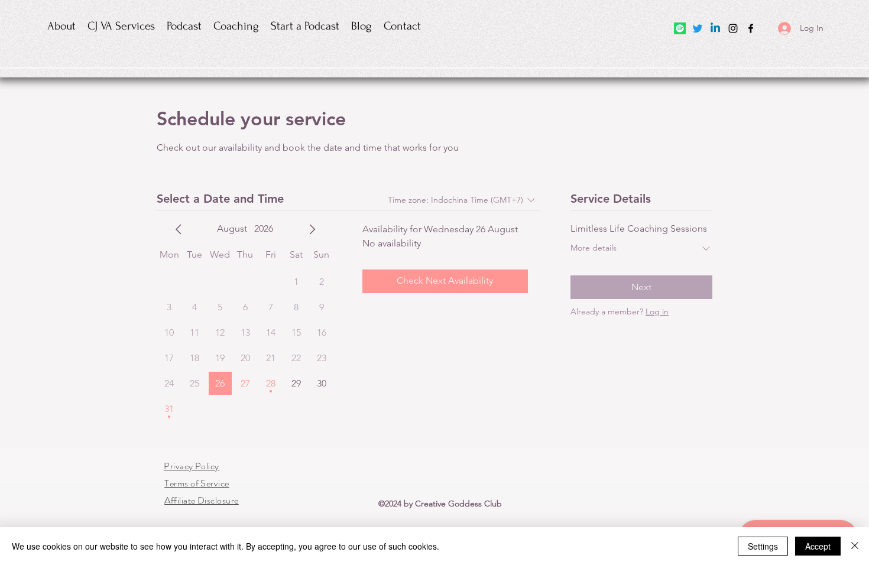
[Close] (855, 546)
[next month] (312, 229)
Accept (818, 546)
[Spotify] (680, 28)
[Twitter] (697, 28)
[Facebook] (751, 28)
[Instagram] (733, 28)
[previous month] (178, 229)
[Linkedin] (715, 28)
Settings (763, 546)
